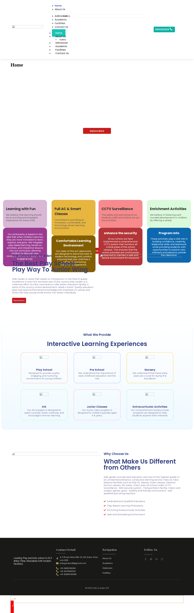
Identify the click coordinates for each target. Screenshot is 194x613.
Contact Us (62, 53)
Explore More (97, 130)
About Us (60, 36)
